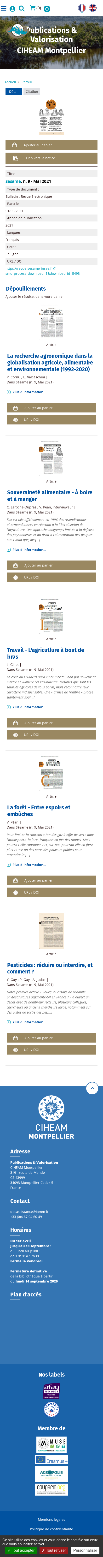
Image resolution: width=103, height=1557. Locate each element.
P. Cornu (13, 377)
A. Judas (39, 979)
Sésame (13, 181)
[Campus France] (51, 1409)
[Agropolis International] (51, 1474)
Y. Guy (12, 979)
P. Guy (25, 979)
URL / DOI (31, 419)
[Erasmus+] (51, 1459)
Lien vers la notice (40, 158)
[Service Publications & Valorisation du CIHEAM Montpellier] (18, 29)
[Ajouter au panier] (14, 145)
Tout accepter (22, 1550)
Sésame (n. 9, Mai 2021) (34, 382)
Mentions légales (51, 1519)
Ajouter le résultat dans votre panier (35, 296)
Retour (27, 82)
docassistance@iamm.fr (29, 1211)
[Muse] (51, 1445)
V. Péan (45, 507)
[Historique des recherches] (47, 8)
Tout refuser (55, 1550)
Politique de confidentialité (51, 1529)
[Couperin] (51, 1490)
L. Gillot (13, 664)
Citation (32, 91)
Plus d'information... (29, 392)
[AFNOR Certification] (51, 1391)
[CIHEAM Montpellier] (51, 1117)
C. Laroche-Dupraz (21, 507)
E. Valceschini (34, 377)
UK (91, 6)
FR (80, 6)
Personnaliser (85, 1550)
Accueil (10, 82)
